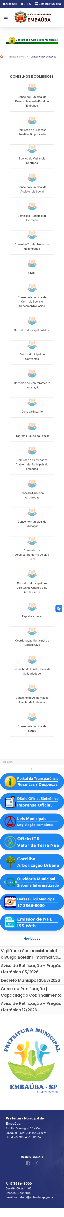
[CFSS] (32, 667)
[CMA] (32, 381)
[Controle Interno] (32, 407)
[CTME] (32, 242)
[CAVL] (32, 550)
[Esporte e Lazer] (32, 612)
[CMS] (32, 724)
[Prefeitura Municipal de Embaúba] (32, 17)
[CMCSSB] (32, 297)
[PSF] (32, 432)
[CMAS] (32, 185)
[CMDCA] (32, 583)
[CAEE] (32, 696)
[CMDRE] (32, 97)
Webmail (11, 3)
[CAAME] (32, 460)
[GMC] (32, 352)
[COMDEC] (32, 639)
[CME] (32, 520)
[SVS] (32, 157)
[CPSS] (32, 128)
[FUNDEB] (32, 269)
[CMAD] (32, 491)
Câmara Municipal (49, 3)
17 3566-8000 (20, 1184)
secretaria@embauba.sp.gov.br (33, 1197)
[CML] (32, 214)
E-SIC (27, 3)
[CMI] (32, 326)
